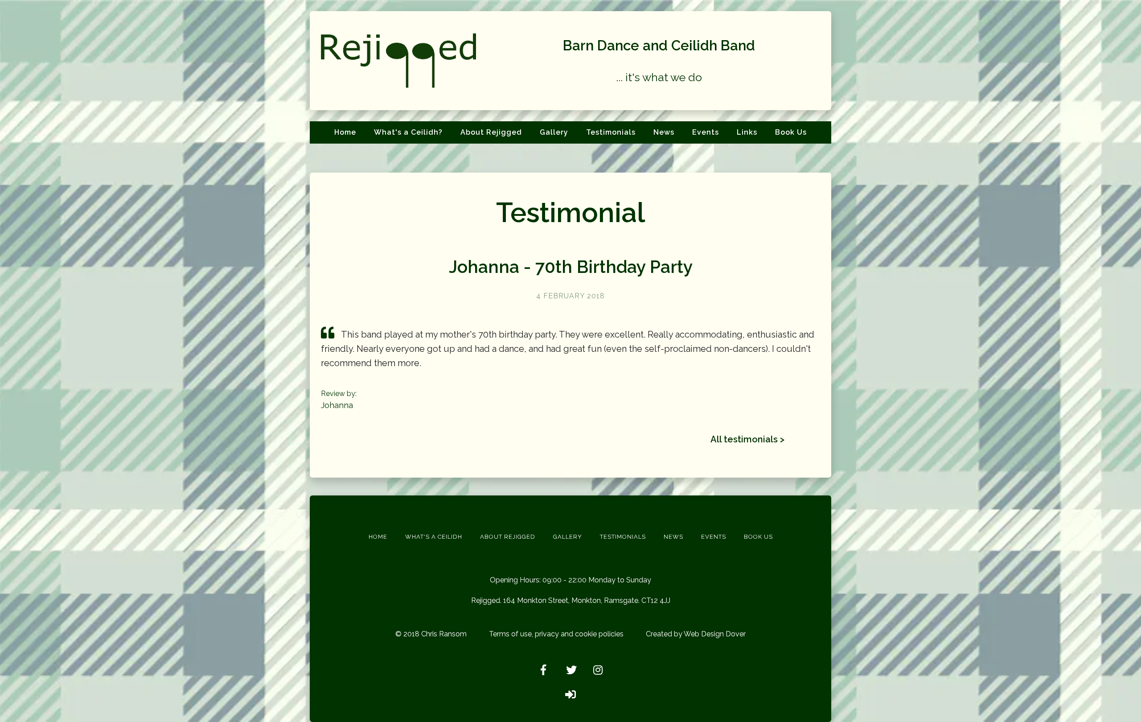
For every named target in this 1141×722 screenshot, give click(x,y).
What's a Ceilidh (433, 536)
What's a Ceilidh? (408, 132)
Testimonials (611, 132)
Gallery (554, 132)
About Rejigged (491, 132)
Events (705, 132)
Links (747, 132)
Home (345, 132)
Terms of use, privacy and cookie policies (556, 634)
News (663, 132)
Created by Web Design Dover (696, 634)
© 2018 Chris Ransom (431, 634)
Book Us (791, 132)
